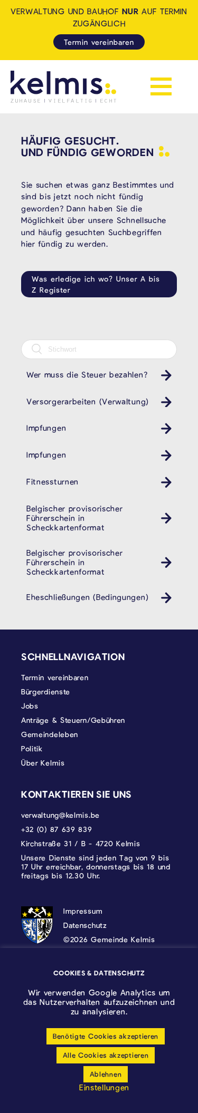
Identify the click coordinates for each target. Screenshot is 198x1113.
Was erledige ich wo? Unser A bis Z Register (96, 284)
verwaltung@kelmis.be (60, 814)
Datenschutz (85, 925)
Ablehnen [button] (106, 1074)
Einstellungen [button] (104, 1087)
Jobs (30, 705)
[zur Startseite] (63, 87)
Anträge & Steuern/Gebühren (73, 719)
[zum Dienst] (164, 375)
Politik (32, 748)
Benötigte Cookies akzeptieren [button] (105, 1036)
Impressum (82, 910)
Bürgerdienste (45, 691)
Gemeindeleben (49, 734)
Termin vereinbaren (99, 41)
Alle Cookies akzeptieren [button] (106, 1055)
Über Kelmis (43, 762)
